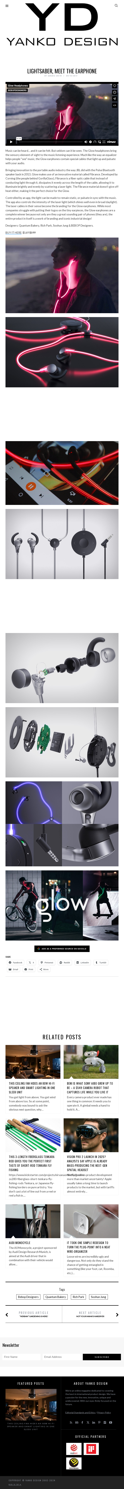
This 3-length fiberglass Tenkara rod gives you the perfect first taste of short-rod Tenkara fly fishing (32, 1163)
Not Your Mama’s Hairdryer (90, 1314)
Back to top (14, 1484)
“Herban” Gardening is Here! (34, 1314)
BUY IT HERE (13, 232)
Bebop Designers (28, 1297)
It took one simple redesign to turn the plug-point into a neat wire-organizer (88, 1247)
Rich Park (78, 1297)
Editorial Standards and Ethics (80, 1412)
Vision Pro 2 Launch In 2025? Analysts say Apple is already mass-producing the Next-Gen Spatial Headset (87, 1163)
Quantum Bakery (55, 1297)
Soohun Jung (98, 1297)
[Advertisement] (62, 56)
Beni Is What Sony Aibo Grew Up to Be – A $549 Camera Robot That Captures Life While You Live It (90, 1087)
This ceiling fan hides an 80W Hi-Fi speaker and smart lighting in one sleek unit (32, 1087)
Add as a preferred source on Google (64, 948)
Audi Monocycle (19, 1243)
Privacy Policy (104, 1412)
